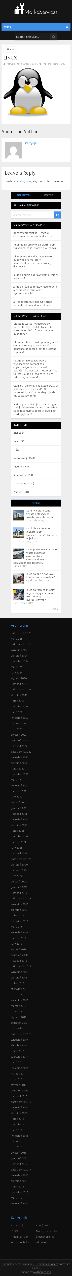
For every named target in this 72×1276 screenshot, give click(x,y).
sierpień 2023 (19, 695)
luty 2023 (16, 729)
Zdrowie (18, 492)
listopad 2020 (19, 853)
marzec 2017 (18, 1073)
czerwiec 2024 (19, 661)
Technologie (20, 483)
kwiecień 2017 (19, 1068)
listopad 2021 (19, 813)
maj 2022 (16, 779)
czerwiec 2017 (19, 1056)
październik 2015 (21, 1169)
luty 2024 (16, 672)
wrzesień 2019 (19, 904)
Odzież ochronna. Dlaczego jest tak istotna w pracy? (34, 349)
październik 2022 (21, 751)
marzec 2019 (18, 938)
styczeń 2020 (19, 881)
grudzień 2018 (19, 955)
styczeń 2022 (19, 802)
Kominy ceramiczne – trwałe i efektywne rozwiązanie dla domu (39, 514)
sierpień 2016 (19, 1113)
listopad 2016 (19, 1096)
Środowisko (20, 475)
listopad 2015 (19, 1164)
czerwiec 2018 (19, 988)
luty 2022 (16, 796)
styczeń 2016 (18, 1152)
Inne (16, 441)
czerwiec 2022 (19, 774)
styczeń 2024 (19, 678)
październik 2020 (21, 859)
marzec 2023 (18, 723)
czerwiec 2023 (19, 706)
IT (14, 449)
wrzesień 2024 (20, 650)
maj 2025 (16, 638)
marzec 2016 (18, 1141)
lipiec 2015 (17, 1186)
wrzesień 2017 (19, 1039)
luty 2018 (16, 1011)
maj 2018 (16, 994)
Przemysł (19, 466)
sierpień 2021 (19, 825)
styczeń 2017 (18, 1084)
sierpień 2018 (19, 977)
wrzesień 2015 (19, 1175)
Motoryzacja (20, 458)
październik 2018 (21, 966)
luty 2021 (16, 847)
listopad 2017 (19, 1028)
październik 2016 (21, 1101)
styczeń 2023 (18, 734)
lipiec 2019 (17, 915)
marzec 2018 (18, 1005)
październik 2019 (21, 898)
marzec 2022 (18, 791)
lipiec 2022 (17, 768)
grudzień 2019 (19, 887)
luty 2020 (17, 875)
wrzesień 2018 (19, 971)
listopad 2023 (19, 683)
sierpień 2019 (19, 909)
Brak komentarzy (56, 64)
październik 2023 (21, 689)
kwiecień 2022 (19, 785)
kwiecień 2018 (19, 1000)
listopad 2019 (19, 892)
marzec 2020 (19, 870)
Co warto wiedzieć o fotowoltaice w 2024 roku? (33, 330)
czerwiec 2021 (19, 836)
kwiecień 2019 (19, 932)
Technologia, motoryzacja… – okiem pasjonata (30, 1264)
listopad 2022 (19, 746)
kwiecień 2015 (19, 1203)
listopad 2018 (19, 960)
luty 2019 (16, 943)
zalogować (25, 181)
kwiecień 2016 (19, 1135)
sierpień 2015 (19, 1180)
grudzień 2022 (19, 740)
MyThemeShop (42, 1272)
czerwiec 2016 (19, 1124)
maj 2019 (16, 926)
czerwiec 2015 (19, 1192)
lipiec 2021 (17, 830)
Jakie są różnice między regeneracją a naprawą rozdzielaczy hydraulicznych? (35, 290)
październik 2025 (21, 633)
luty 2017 (16, 1079)
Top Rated (23, 195)
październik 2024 (21, 644)
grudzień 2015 (19, 1158)
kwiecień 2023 (19, 717)
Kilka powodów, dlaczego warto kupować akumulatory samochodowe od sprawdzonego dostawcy (35, 556)
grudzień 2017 (19, 1022)
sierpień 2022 (19, 763)
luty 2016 (16, 1147)
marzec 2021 (18, 842)
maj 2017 (16, 1062)
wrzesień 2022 (19, 757)
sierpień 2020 (19, 864)
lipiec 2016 (17, 1118)
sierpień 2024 (19, 655)
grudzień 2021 (19, 808)
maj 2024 (16, 666)
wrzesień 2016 (19, 1107)
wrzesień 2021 (19, 819)
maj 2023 (16, 712)
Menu (7, 26)
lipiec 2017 (17, 1051)
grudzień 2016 (19, 1090)
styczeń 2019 (18, 949)
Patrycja (11, 64)
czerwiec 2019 (19, 921)
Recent (48, 195)
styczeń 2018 (19, 1017)
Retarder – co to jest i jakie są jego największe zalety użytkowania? (35, 374)
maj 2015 (16, 1197)
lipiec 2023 (17, 700)
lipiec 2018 (17, 983)
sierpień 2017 (19, 1045)
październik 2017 (21, 1034)
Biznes (17, 432)
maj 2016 (16, 1130)
